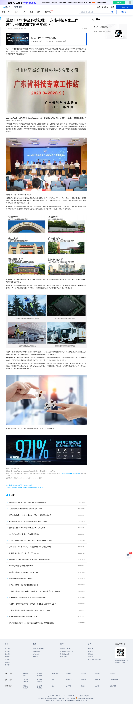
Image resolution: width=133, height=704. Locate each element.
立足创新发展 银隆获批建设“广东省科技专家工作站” (25, 509)
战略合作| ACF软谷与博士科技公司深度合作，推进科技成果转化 (29, 559)
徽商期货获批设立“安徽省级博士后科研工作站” (24, 572)
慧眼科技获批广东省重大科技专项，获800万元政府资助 (27, 528)
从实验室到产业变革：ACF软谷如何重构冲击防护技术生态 (28, 521)
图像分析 (97, 679)
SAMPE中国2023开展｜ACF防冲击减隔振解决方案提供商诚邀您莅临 (31, 623)
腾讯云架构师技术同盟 (66, 651)
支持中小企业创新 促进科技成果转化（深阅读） (24, 616)
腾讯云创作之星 (64, 654)
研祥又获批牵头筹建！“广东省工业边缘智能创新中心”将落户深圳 (30, 547)
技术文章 (7, 648)
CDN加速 (69, 679)
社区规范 (90, 648)
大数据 (97, 686)
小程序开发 (113, 686)
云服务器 (39, 673)
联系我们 (90, 654)
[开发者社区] (18, 7)
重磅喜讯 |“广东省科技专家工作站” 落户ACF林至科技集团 (27, 502)
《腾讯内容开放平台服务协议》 (70, 473)
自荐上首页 (36, 654)
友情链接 (90, 656)
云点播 (83, 686)
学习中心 (7, 659)
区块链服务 (55, 673)
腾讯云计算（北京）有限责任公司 (55, 700)
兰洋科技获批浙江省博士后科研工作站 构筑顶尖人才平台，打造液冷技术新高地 (34, 591)
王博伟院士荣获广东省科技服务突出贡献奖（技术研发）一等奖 (29, 610)
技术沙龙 (7, 654)
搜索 (112, 12)
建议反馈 (105, 7)
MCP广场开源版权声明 (94, 659)
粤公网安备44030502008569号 (86, 698)
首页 (3, 12)
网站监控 (25, 688)
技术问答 (7, 651)
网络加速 (83, 673)
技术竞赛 (35, 656)
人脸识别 (25, 679)
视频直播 (39, 675)
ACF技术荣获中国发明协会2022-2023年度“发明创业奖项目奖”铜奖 (30, 540)
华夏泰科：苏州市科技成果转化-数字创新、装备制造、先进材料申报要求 (32, 604)
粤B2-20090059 (71, 698)
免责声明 (90, 651)
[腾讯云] (6, 7)
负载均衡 (39, 686)
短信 (53, 686)
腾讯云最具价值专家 (65, 648)
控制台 (112, 7)
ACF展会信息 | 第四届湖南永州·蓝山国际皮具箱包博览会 (27, 597)
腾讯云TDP (63, 656)
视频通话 (83, 679)
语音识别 (39, 681)
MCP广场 (47, 12)
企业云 (53, 679)
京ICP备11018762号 (81, 700)
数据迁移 (39, 688)
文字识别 (68, 686)
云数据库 (97, 673)
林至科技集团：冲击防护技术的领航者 (21, 578)
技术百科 (7, 662)
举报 (85, 28)
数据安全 (25, 686)
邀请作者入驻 (36, 651)
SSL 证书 (25, 681)
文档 (98, 7)
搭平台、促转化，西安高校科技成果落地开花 (23, 585)
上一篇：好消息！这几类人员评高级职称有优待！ (20, 485)
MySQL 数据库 (114, 679)
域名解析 (112, 673)
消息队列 (68, 673)
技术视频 (7, 656)
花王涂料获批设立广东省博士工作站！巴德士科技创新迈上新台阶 (30, 515)
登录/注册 (125, 7)
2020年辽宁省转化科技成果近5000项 (21, 566)
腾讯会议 (39, 679)
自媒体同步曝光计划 (38, 648)
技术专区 (7, 665)
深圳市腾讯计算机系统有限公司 (46, 698)
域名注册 (25, 673)
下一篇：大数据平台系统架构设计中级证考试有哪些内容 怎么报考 (24, 487)
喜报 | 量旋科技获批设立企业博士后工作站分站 (24, 553)
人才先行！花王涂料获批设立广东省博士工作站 (24, 534)
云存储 (24, 675)
